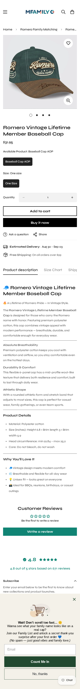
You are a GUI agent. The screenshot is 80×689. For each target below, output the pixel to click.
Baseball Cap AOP (18, 163)
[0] (72, 12)
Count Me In (40, 661)
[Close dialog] (74, 599)
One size (12, 185)
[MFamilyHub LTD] (40, 12)
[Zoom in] (68, 100)
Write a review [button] (40, 532)
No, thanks (40, 674)
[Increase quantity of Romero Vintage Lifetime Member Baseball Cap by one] (72, 197)
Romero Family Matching (38, 29)
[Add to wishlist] (68, 43)
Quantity (9, 197)
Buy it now (40, 223)
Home (7, 29)
